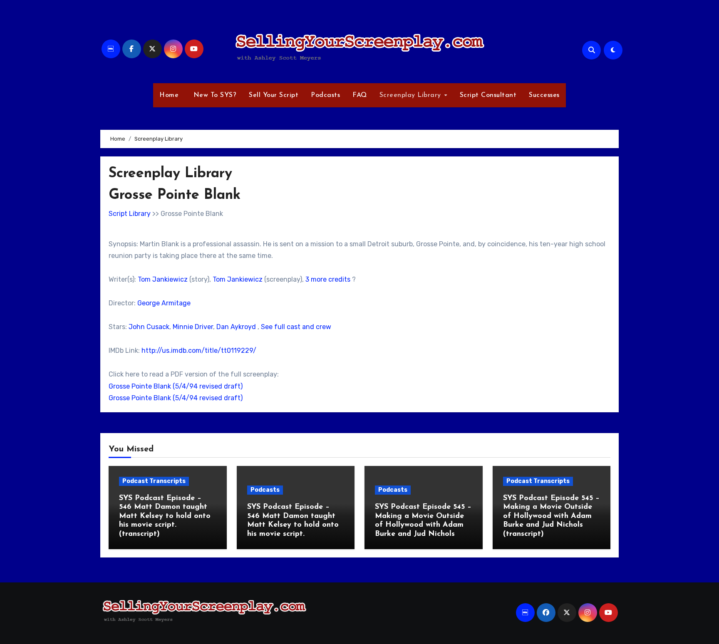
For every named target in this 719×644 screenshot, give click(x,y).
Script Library (130, 214)
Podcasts (325, 95)
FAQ (359, 95)
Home (169, 95)
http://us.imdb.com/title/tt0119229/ (198, 350)
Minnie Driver (193, 327)
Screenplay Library (411, 95)
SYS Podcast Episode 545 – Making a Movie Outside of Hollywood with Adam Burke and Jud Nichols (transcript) (551, 516)
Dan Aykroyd (236, 327)
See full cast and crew (296, 327)
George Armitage (164, 303)
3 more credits (327, 279)
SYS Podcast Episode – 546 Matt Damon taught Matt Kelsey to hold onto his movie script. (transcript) (165, 516)
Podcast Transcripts (154, 481)
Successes (544, 95)
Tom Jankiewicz (163, 279)
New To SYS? (213, 95)
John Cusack (149, 327)
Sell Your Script (273, 95)
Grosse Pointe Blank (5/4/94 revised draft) (176, 386)
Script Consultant (488, 95)
